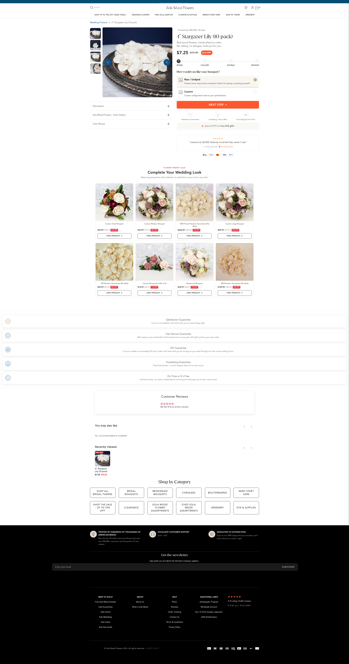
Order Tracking (174, 612)
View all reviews (239, 605)
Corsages (188, 492)
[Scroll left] (244, 426)
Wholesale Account (209, 606)
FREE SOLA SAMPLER (164, 15)
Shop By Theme (233, 15)
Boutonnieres (217, 492)
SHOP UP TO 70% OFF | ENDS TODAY (110, 15)
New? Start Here (246, 493)
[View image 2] (95, 45)
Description (98, 106)
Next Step (216, 105)
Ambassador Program (209, 601)
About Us (140, 601)
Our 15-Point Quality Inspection (209, 612)
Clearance (131, 507)
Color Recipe (99, 123)
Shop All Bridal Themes (102, 493)
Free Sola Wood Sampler (105, 601)
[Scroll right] (251, 426)
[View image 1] (95, 33)
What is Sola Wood (140, 606)
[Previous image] (108, 62)
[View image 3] (95, 56)
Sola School (105, 612)
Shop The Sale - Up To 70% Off (102, 507)
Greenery (250, 15)
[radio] (218, 81)
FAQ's (174, 601)
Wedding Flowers (140, 15)
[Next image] (167, 62)
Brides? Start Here (211, 15)
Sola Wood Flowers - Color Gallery (109, 115)
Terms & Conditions (174, 622)
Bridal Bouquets (131, 493)
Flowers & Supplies (187, 15)
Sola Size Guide (105, 627)
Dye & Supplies (246, 507)
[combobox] (106, 7)
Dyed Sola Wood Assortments (189, 507)
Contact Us (174, 617)
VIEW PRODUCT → (114, 236)
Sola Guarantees (106, 606)
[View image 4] (95, 68)
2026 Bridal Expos (209, 617)
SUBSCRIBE (288, 567)
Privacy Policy (174, 627)
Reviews (174, 606)
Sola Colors (105, 622)
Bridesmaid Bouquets (160, 493)
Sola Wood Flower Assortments (160, 507)
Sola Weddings (105, 617)
